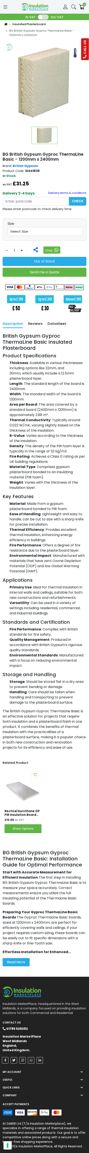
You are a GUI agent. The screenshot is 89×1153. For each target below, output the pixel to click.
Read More (16, 962)
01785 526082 (17, 1029)
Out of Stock (44, 261)
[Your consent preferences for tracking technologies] (7, 1145)
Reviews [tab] (35, 323)
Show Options (23, 828)
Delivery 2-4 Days (19, 193)
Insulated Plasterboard (29, 24)
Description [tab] (13, 323)
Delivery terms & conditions (67, 193)
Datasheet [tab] (57, 323)
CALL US (85, 47)
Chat (49, 250)
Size (11, 223)
